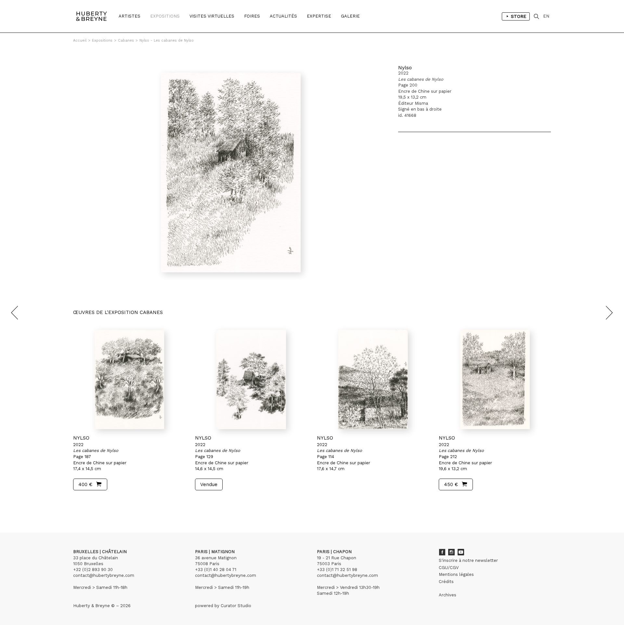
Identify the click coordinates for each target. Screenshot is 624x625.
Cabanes (126, 40)
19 (112, 502)
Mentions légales (456, 574)
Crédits (446, 581)
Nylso (405, 67)
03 (91, 502)
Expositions (165, 16)
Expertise (319, 16)
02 (85, 502)
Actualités (283, 16)
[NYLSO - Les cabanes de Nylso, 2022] (129, 379)
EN (546, 16)
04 (98, 502)
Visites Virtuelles (211, 16)
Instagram (451, 552)
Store (518, 16)
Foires (252, 16)
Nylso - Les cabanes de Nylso (166, 40)
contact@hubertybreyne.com (103, 575)
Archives (447, 594)
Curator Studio (236, 605)
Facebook (442, 552)
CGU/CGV (449, 567)
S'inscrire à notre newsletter (468, 560)
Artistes (129, 16)
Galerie (350, 16)
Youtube (461, 552)
